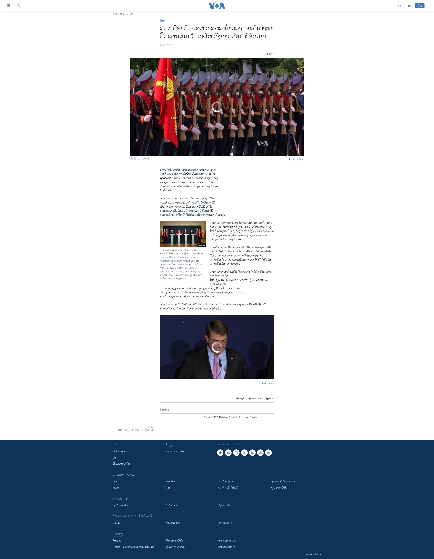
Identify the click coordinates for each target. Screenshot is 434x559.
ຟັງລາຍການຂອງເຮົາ (174, 451)
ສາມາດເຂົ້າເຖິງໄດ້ (226, 547)
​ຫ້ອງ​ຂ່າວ (117, 541)
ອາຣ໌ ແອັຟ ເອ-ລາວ (227, 541)
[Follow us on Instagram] (236, 452)
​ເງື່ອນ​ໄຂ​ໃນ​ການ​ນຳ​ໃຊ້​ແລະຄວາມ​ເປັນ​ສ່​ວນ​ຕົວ (133, 547)
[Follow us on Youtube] (228, 452)
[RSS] (252, 452)
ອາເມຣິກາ (170, 481)
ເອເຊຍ (116, 488)
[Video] (410, 5)
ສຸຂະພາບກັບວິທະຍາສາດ (283, 481)
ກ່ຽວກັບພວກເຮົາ (120, 505)
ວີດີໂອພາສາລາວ (120, 451)
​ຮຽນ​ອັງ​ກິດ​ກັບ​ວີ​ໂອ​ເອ (175, 547)
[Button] (270, 54)
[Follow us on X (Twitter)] (244, 452)
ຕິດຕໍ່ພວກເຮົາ (171, 505)
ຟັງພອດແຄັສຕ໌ (225, 505)
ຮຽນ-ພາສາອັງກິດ (279, 488)
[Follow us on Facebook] (220, 452)
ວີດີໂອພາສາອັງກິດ (121, 464)
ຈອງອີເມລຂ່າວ (225, 523)
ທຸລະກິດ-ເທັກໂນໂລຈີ (228, 488)
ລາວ (115, 481)
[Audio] (399, 5)
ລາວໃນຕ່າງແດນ (226, 481)
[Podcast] (260, 452)
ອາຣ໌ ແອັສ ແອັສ (172, 523)
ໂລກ (162, 21)
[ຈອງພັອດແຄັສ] (268, 452)
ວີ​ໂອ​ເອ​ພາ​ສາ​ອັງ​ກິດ (174, 541)
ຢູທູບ (115, 457)
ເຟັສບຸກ (116, 523)
